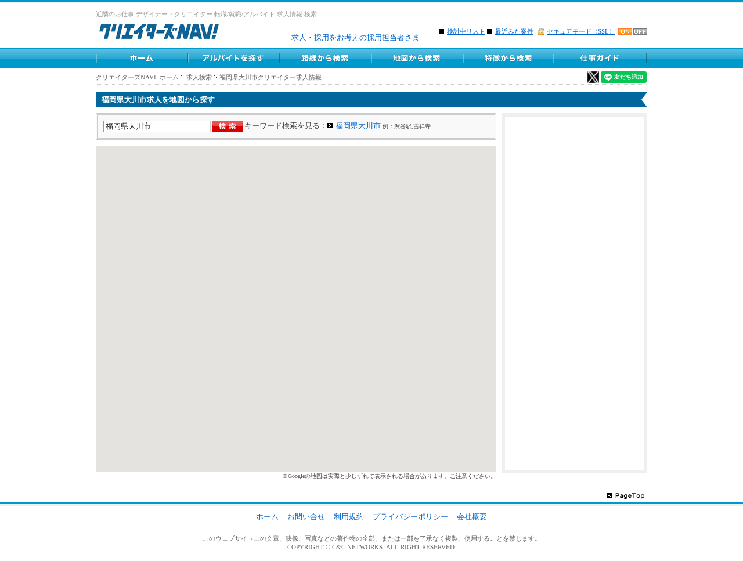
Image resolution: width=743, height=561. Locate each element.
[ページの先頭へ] (625, 495)
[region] (296, 309)
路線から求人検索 (325, 58)
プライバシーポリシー (410, 516)
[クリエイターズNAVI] (159, 33)
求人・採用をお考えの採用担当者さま (355, 37)
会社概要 (472, 516)
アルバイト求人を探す (233, 58)
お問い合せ (306, 516)
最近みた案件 (514, 31)
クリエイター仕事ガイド (600, 58)
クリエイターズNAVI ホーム (137, 77)
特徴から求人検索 (508, 58)
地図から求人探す (417, 58)
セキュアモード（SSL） (581, 31)
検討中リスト (466, 31)
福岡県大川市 (358, 125)
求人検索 (199, 77)
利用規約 (349, 516)
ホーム (141, 58)
